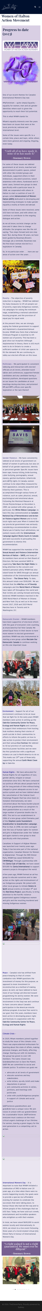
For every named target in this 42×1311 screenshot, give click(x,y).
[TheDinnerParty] (10, 7)
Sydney (21, 1307)
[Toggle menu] (39, 7)
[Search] (35, 7)
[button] (5, 1272)
